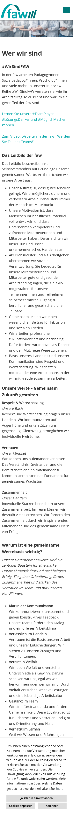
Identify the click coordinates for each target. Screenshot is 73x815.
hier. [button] (59, 788)
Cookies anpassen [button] (21, 806)
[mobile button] (66, 10)
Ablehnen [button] (52, 806)
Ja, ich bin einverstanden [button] (36, 798)
